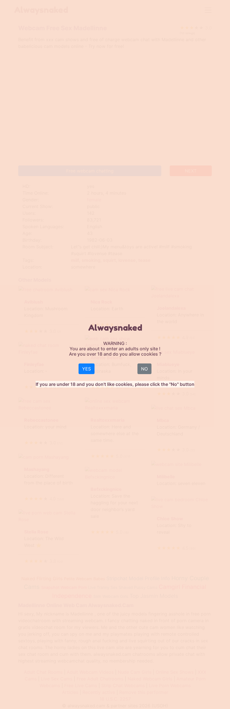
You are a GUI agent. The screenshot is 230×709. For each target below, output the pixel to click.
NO (144, 369)
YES (86, 369)
